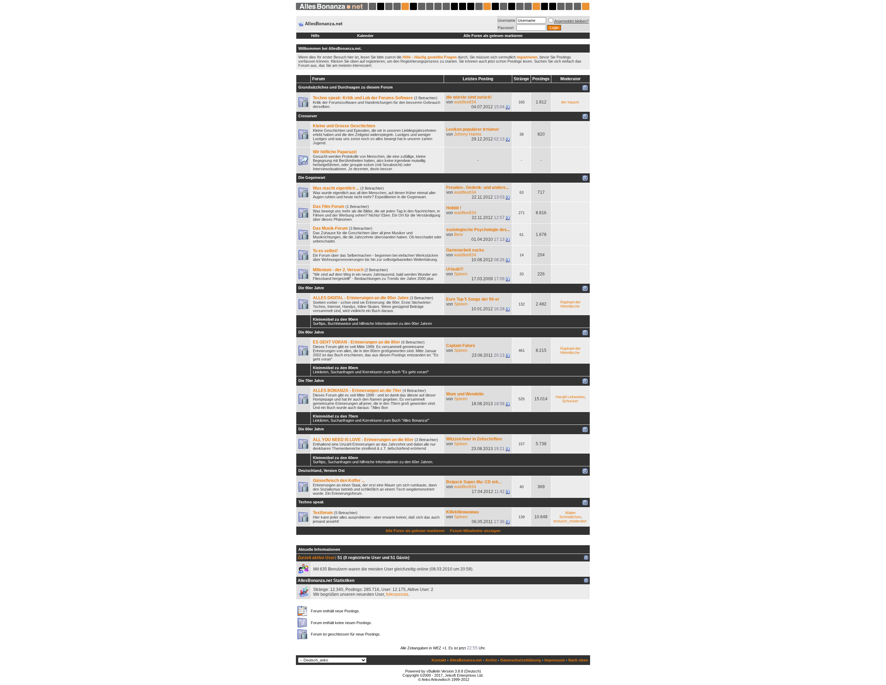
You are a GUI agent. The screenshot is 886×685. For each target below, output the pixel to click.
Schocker (570, 401)
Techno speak (311, 502)
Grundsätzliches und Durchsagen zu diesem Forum (345, 87)
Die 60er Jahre (311, 429)
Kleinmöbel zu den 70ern (335, 416)
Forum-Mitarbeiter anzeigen (475, 531)
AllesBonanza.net (466, 660)
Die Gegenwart (311, 177)
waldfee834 (465, 102)
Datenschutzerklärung (520, 660)
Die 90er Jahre (311, 288)
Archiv (491, 660)
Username (506, 20)
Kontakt (439, 660)
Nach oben (578, 660)
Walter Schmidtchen (570, 515)
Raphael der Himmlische (570, 304)
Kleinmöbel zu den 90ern (335, 319)
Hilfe (315, 36)
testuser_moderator (570, 521)
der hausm (570, 102)
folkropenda (397, 594)
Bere (458, 234)
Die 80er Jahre (311, 332)
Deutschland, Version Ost (321, 470)
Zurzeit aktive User (316, 557)
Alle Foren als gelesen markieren (493, 36)
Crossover (307, 116)
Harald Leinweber (570, 397)
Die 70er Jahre (311, 380)
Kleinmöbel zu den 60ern (335, 458)
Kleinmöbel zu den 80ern (335, 368)
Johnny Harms (467, 134)
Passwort (506, 28)
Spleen (461, 274)
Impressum (554, 660)
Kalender (365, 36)
